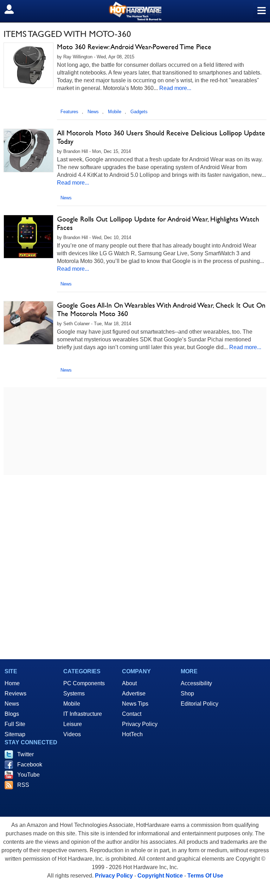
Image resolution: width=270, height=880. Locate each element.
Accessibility (196, 683)
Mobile (114, 111)
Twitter (25, 754)
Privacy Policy (140, 724)
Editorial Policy (199, 704)
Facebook (29, 764)
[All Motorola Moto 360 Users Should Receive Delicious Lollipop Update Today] (28, 150)
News (93, 111)
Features (69, 111)
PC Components (84, 683)
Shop (187, 693)
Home (12, 683)
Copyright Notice (160, 876)
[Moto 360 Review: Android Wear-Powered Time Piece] (28, 65)
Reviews (15, 693)
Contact (131, 714)
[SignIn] (14, 9)
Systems (74, 693)
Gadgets (139, 111)
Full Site (15, 724)
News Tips (135, 704)
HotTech (132, 734)
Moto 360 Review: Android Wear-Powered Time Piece (134, 47)
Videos (72, 734)
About (129, 683)
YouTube (28, 775)
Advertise (134, 693)
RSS (23, 785)
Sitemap (15, 734)
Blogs (12, 714)
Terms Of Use (205, 876)
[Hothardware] (135, 11)
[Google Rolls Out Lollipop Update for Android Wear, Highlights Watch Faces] (28, 236)
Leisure (72, 724)
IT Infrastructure (82, 714)
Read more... (175, 88)
